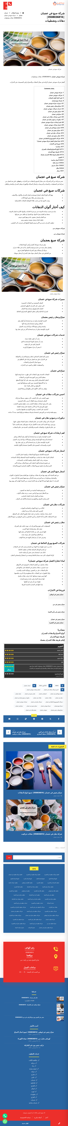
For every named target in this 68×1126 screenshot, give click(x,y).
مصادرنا (60, 146)
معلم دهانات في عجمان (31, 710)
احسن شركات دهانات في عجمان (53, 117)
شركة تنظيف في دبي (51, 923)
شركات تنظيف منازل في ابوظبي (51, 915)
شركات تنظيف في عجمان (17, 911)
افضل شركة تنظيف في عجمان (15, 874)
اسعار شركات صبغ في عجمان (54, 125)
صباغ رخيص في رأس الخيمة (56, 612)
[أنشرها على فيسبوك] (58, 719)
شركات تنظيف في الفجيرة (51, 911)
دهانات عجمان (48, 698)
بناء (33, 1066)
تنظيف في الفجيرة (13, 891)
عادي (33, 1077)
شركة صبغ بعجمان (58, 101)
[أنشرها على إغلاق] (50, 719)
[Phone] (5, 1115)
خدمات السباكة (50, 903)
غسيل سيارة (33, 1069)
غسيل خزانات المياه (19, 927)
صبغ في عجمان (43, 710)
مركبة (33, 1063)
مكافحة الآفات (33, 1060)
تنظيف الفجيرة (40, 882)
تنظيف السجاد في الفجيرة (53, 882)
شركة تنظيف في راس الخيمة (36, 923)
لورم (33, 1091)
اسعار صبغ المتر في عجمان (54, 128)
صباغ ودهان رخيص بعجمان (55, 106)
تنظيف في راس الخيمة (49, 895)
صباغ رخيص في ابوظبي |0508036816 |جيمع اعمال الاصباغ (34, 1032)
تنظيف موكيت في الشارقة (17, 899)
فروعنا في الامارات (57, 144)
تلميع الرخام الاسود (53, 878)
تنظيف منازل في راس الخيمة (34, 899)
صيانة (33, 1072)
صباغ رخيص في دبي (59, 604)
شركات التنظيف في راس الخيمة (37, 907)
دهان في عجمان (59, 698)
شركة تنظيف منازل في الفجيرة (18, 923)
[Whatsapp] (5, 1121)
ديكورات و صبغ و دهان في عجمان (53, 119)
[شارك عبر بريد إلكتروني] (9, 719)
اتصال (33, 1089)
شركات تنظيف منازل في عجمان (32, 915)
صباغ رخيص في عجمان (56, 111)
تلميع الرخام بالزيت (27, 878)
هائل (60, 168)
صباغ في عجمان (58, 114)
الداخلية (33, 1083)
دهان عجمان (18, 694)
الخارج (33, 1086)
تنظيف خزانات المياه (13, 882)
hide (52, 88)
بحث (9, 857)
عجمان (19, 181)
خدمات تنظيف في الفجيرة (37, 903)
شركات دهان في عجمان (55, 133)
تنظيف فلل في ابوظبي (53, 891)
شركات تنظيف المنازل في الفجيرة (18, 907)
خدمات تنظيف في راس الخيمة (20, 903)
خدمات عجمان (27, 685)
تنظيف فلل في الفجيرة (39, 891)
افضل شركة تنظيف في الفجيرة (33, 874)
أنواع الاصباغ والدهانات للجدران (53, 149)
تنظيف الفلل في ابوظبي (27, 882)
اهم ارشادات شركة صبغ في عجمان (52, 122)
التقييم (61, 157)
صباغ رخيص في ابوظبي (56, 594)
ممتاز (60, 171)
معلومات (33, 1094)
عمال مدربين (58, 165)
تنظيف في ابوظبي (26, 891)
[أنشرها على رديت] (34, 719)
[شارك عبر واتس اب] (17, 719)
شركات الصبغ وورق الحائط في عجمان (51, 138)
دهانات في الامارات (53, 907)
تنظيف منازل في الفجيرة (50, 899)
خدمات (33, 1080)
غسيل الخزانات (31, 927)
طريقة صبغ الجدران (56, 152)
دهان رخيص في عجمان (55, 136)
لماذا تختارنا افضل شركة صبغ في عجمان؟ (50, 141)
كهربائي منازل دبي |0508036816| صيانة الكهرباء (34, 1039)
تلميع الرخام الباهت (40, 878)
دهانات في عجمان (37, 698)
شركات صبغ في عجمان (56, 95)
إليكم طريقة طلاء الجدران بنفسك (52, 155)
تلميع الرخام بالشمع (15, 878)
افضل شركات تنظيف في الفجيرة (51, 874)
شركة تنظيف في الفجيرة (18, 919)
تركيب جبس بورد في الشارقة (34, 1045)
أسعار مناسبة (57, 160)
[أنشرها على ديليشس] (25, 719)
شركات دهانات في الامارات (15, 915)
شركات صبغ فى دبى (59, 228)
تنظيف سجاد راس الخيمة (47, 887)
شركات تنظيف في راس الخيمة (34, 911)
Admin (56, 685)
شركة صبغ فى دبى (59, 234)
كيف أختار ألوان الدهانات (56, 98)
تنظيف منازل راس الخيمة (19, 895)
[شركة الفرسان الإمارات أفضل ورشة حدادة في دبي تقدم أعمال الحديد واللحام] (58, 3)
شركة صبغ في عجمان (57, 92)
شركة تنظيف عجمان (50, 919)
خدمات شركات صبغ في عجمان (54, 109)
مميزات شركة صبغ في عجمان (54, 103)
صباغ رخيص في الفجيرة (56, 623)
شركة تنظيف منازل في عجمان (46, 927)
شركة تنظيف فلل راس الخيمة (34, 919)
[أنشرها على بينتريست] (42, 719)
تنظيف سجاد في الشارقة (32, 887)
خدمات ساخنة (33, 1103)
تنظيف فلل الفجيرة (18, 887)
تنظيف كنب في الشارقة (34, 895)
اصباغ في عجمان (42, 694)
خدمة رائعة (58, 163)
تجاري (33, 1074)
